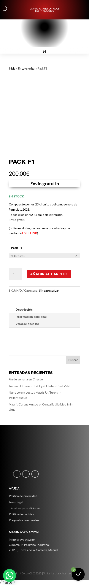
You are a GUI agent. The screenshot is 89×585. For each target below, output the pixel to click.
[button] (9, 575)
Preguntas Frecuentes (24, 520)
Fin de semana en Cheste (26, 379)
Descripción (24, 309)
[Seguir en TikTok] (35, 474)
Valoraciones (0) (27, 324)
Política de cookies (21, 514)
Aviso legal (16, 502)
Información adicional (31, 316)
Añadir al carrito (49, 274)
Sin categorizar (26, 68)
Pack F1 (16, 248)
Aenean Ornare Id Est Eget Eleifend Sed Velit (39, 386)
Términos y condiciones (25, 508)
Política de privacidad (23, 496)
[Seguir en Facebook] (17, 474)
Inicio (12, 68)
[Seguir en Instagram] (26, 474)
